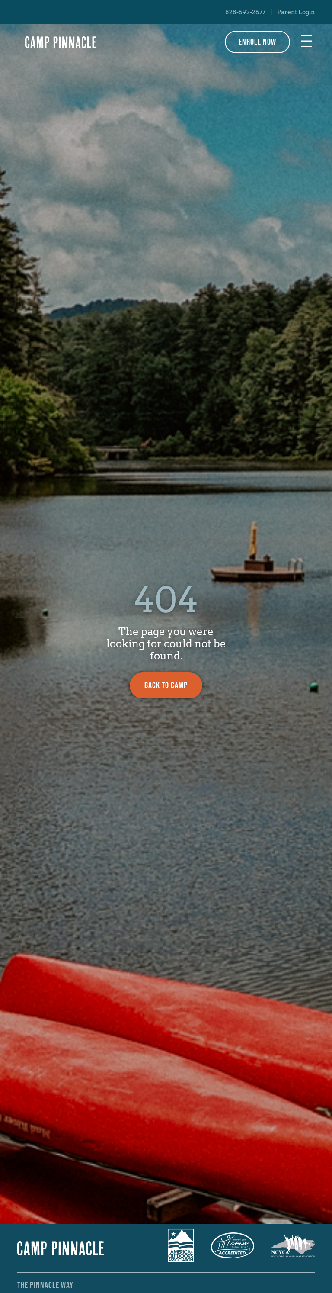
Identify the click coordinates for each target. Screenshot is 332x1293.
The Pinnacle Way (45, 1285)
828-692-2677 (245, 12)
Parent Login (296, 12)
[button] (307, 41)
